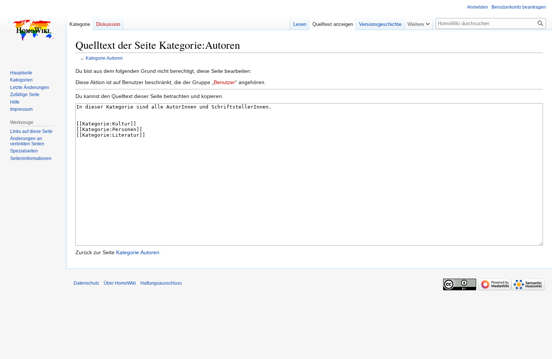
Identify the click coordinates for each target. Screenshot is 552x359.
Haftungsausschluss (161, 283)
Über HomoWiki (120, 283)
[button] (418, 22)
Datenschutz (86, 283)
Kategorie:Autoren (104, 58)
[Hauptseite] (33, 30)
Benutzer (224, 82)
